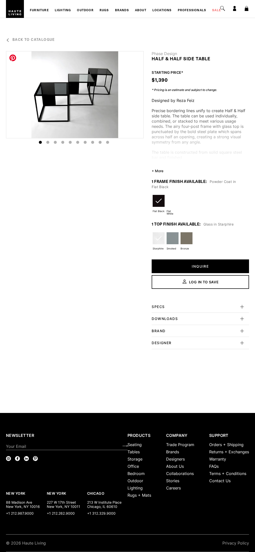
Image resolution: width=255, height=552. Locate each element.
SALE (216, 10)
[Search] (222, 8)
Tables (134, 451)
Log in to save (204, 282)
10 (107, 142)
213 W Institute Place (104, 502)
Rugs (104, 10)
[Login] (234, 8)
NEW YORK (16, 493)
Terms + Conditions (227, 473)
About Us (175, 466)
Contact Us (220, 480)
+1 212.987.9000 (20, 513)
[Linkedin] (26, 458)
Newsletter (20, 435)
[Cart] (246, 8)
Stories (172, 480)
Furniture (39, 10)
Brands (122, 10)
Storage (135, 459)
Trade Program (180, 444)
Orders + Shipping (226, 444)
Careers (173, 487)
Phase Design (164, 54)
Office (133, 466)
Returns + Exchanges (229, 451)
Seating (135, 444)
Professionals (192, 10)
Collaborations (180, 473)
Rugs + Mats (139, 495)
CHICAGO (95, 493)
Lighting (63, 10)
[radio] (159, 204)
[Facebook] (17, 458)
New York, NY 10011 (63, 506)
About (140, 10)
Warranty (217, 459)
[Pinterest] (35, 458)
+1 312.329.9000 (101, 513)
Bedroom (136, 473)
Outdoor (85, 10)
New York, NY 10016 (23, 506)
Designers (175, 459)
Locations (162, 10)
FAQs (214, 466)
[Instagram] (8, 458)
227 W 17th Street (61, 502)
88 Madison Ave (19, 502)
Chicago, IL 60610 (102, 506)
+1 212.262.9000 (61, 513)
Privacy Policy (235, 543)
